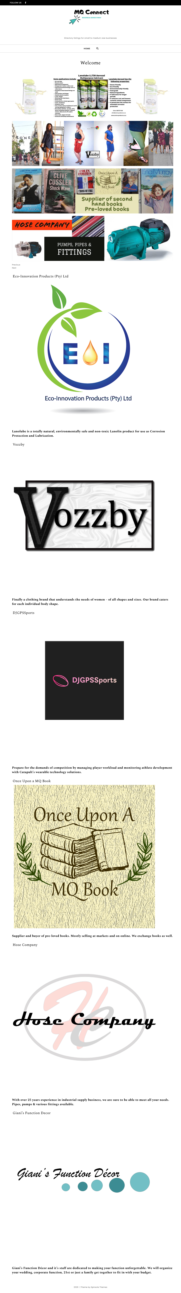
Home (87, 48)
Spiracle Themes (99, 1287)
